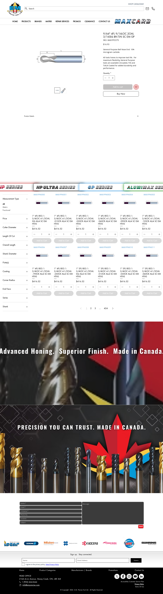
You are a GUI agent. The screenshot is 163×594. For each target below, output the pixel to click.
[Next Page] (112, 308)
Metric (5, 207)
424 (106, 308)
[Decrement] (105, 78)
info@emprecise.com (31, 585)
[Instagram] (129, 576)
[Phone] (153, 8)
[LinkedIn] (141, 576)
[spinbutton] (109, 78)
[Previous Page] (80, 308)
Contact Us (139, 570)
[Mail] (147, 8)
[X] (116, 576)
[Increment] (112, 78)
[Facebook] (123, 576)
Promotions (113, 570)
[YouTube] (135, 576)
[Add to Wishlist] (136, 87)
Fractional (6, 210)
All (4, 204)
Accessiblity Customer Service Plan (132, 581)
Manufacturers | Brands (81, 570)
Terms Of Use (139, 587)
